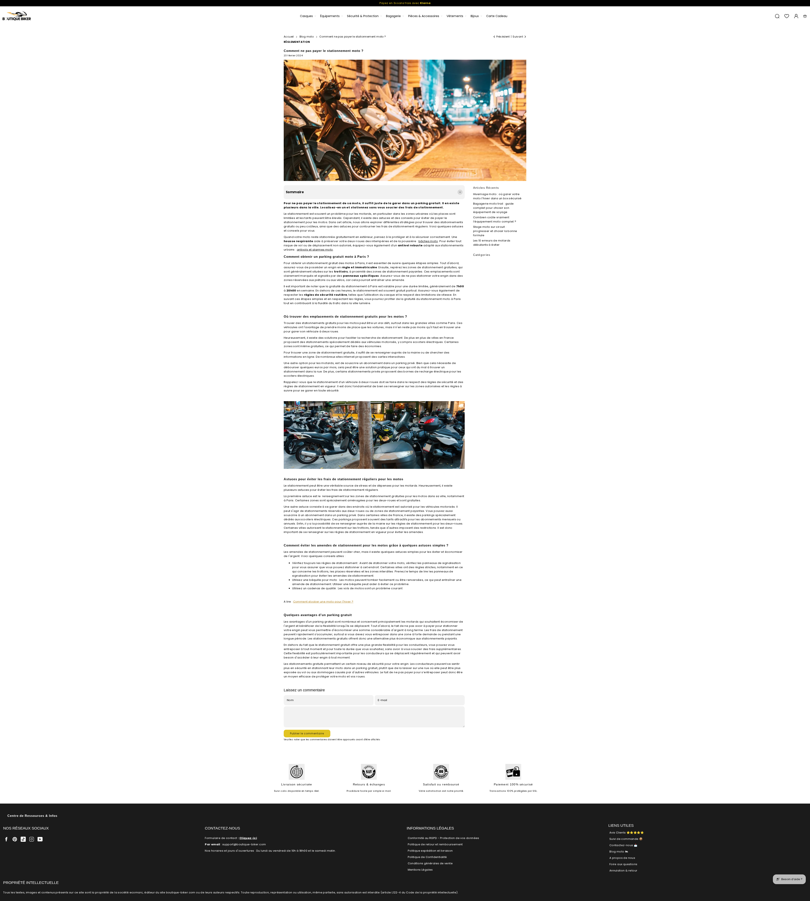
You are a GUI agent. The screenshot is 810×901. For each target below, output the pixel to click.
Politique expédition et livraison (430, 851)
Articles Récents (486, 187)
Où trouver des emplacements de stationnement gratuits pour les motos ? (345, 316)
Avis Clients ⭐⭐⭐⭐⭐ (626, 833)
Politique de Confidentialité (427, 857)
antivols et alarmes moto (315, 250)
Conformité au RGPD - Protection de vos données (443, 838)
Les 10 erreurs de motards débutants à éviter (491, 243)
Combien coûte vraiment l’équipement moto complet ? (494, 219)
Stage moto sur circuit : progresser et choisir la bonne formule (495, 231)
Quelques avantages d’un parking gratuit (318, 615)
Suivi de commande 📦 (626, 839)
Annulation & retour (623, 871)
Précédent (503, 36)
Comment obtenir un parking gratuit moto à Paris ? (326, 256)
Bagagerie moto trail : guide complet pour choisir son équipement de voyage (493, 208)
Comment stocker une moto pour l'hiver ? (323, 602)
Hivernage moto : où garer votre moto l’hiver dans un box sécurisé (497, 196)
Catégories (481, 254)
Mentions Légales (420, 870)
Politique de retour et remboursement (435, 844)
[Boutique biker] (17, 16)
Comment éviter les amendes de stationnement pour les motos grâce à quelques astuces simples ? (366, 545)
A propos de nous (622, 858)
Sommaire (295, 192)
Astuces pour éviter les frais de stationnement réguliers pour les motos (343, 479)
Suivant (518, 36)
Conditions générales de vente (430, 863)
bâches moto (428, 241)
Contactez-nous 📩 (623, 845)
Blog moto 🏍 (618, 852)
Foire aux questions (623, 864)
